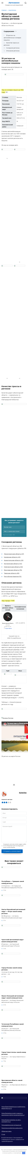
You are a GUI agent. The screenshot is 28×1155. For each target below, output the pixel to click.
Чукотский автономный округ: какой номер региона (12, 941)
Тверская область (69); (11, 573)
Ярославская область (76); (13, 570)
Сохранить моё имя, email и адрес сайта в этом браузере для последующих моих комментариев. (14, 845)
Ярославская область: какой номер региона (11, 1081)
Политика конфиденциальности (11, 1128)
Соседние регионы (12, 48)
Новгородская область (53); (13, 567)
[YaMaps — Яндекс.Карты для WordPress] (14, 785)
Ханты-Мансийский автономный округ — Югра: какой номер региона (13, 911)
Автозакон (14, 3)
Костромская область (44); (13, 563)
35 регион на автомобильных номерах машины (12, 38)
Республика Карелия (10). (13, 576)
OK (23, 1153)
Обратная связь (6, 1131)
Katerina (23, 793)
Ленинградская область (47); (14, 554)
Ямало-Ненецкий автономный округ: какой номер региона (12, 997)
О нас (3, 1134)
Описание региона (12, 51)
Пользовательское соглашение (11, 1125)
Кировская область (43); (12, 557)
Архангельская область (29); (14, 560)
